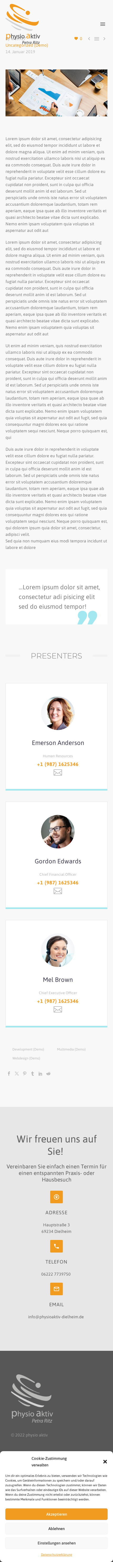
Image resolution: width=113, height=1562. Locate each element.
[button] (105, 1461)
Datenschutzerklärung (56, 1554)
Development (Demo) (28, 1049)
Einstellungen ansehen (57, 1543)
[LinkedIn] (40, 1073)
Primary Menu (102, 24)
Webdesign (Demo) (26, 1058)
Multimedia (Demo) (71, 1049)
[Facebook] (9, 1073)
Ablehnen (56, 1528)
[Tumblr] (32, 1073)
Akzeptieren (56, 1514)
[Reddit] (48, 1073)
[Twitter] (17, 1073)
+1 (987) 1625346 (58, 764)
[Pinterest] (25, 1073)
